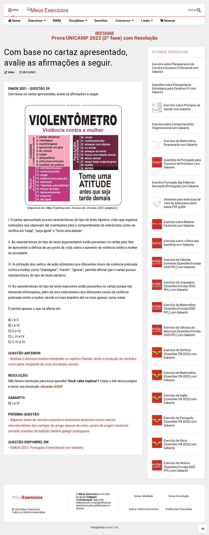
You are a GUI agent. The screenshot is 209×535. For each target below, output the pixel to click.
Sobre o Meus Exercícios (144, 509)
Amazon (169, 20)
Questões (100, 20)
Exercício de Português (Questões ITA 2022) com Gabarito (180, 421)
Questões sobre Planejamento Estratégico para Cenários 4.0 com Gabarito (174, 88)
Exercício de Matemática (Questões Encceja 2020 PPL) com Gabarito (180, 308)
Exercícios (35, 20)
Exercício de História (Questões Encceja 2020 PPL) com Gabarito (179, 466)
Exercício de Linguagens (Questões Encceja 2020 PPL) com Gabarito (179, 286)
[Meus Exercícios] (47, 10)
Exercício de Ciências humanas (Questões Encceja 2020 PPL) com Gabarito (182, 263)
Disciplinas (76, 20)
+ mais (145, 20)
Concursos (123, 20)
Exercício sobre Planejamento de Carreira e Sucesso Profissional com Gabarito (175, 68)
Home (15, 20)
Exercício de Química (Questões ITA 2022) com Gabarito (180, 353)
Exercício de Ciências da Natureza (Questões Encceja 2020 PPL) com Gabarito (182, 331)
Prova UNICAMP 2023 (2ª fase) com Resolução (104, 38)
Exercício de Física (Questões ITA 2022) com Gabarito (180, 444)
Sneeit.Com (111, 527)
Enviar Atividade (143, 496)
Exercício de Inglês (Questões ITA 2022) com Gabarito (180, 399)
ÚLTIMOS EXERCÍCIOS (170, 52)
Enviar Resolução (179, 496)
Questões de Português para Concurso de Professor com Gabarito (182, 163)
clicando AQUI (51, 386)
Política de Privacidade (179, 509)
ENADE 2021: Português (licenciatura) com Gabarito (46, 448)
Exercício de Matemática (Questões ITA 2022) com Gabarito (180, 376)
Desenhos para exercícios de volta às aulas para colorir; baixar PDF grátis (182, 203)
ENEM (57, 20)
